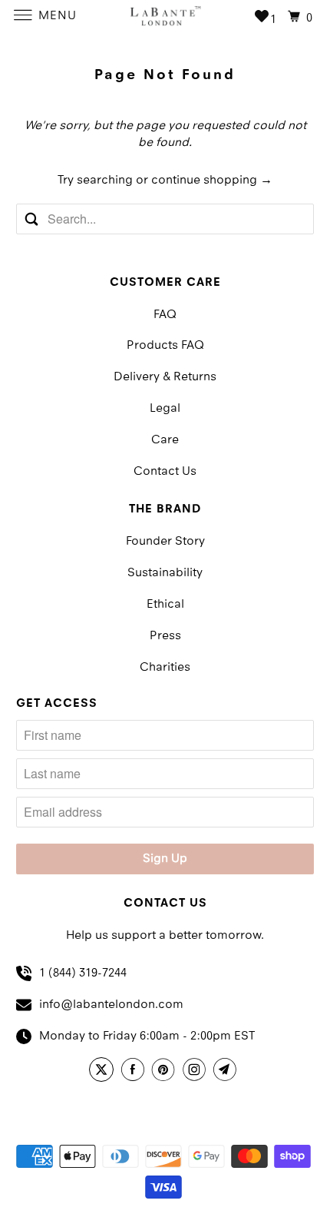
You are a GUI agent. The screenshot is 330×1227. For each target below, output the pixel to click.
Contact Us (165, 472)
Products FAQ (165, 346)
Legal (165, 409)
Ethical (165, 605)
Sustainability (165, 573)
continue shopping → (211, 180)
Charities (165, 668)
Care (165, 440)
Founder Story (165, 542)
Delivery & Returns (165, 377)
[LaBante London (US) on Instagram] (196, 1072)
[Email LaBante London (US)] (227, 1072)
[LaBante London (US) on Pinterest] (166, 1072)
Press (165, 636)
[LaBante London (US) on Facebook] (135, 1072)
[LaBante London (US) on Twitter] (103, 1072)
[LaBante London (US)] (165, 15)
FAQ (165, 315)
